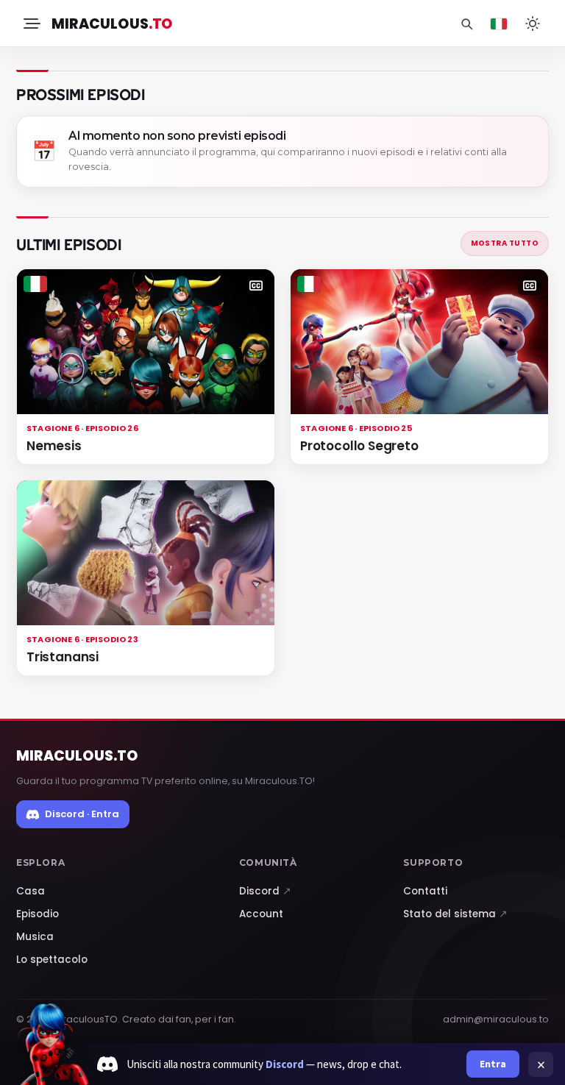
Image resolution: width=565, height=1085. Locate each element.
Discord (265, 891)
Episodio (37, 914)
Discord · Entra (82, 814)
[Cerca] (466, 23)
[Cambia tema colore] (532, 23)
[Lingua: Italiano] (499, 23)
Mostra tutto (505, 243)
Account (261, 914)
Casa (30, 891)
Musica (35, 937)
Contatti (425, 891)
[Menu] (31, 23)
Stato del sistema (455, 914)
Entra (493, 1063)
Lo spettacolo (52, 960)
